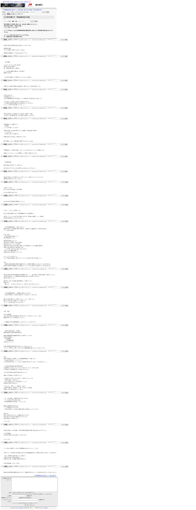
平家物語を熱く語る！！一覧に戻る (13, 9)
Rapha (46, 507)
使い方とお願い (28, 9)
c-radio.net (21, 507)
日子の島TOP (37, 9)
